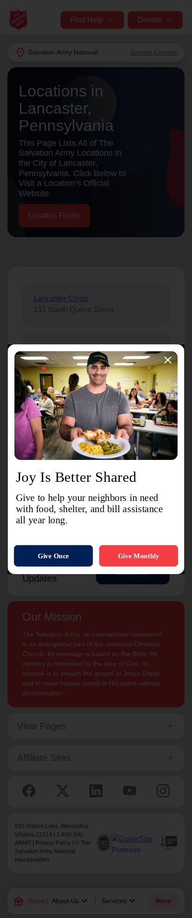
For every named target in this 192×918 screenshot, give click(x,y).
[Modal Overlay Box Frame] (95, 459)
